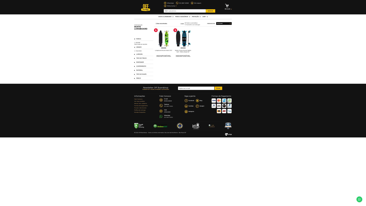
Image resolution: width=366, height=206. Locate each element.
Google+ (202, 106)
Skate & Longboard (164, 16)
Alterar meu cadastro (140, 103)
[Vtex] (228, 134)
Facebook (191, 100)
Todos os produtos (192, 23)
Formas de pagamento (141, 105)
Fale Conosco (138, 99)
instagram (191, 111)
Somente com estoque (193, 24)
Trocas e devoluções (140, 107)
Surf (204, 16)
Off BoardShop (146, 6)
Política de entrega (140, 110)
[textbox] (185, 11)
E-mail (168, 99)
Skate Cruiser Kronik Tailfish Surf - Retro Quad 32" (183, 51)
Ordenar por (211, 23)
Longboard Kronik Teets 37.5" (163, 50)
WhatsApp (168, 116)
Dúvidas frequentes (139, 112)
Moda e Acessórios (181, 16)
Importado (139, 50)
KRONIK (138, 42)
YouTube (190, 106)
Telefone (168, 105)
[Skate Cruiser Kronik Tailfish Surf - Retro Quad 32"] (183, 38)
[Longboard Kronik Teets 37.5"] (163, 38)
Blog (201, 100)
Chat (167, 110)
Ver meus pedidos (139, 101)
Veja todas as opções (140, 44)
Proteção (195, 16)
